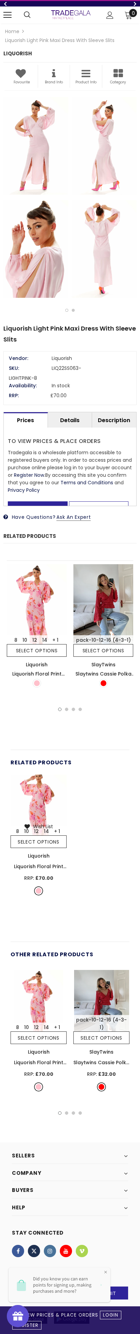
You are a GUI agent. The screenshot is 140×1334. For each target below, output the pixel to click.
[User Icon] (109, 15)
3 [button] (73, 709)
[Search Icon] (27, 15)
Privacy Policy (24, 490)
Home (12, 31)
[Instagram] (50, 1251)
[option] (70, 3)
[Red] (103, 683)
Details (70, 420)
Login (110, 1315)
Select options (37, 650)
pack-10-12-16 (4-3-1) (103, 640)
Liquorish (37, 664)
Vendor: (18, 358)
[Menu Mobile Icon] (7, 15)
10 (24, 640)
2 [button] (73, 310)
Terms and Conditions (86, 482)
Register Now (29, 475)
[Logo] (71, 14)
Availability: (23, 385)
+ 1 (55, 640)
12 (34, 640)
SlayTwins (103, 664)
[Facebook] (18, 1251)
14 (44, 640)
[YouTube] (66, 1251)
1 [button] (66, 310)
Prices (25, 420)
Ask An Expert (73, 517)
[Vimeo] (82, 1251)
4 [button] (80, 709)
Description (114, 420)
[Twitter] (34, 1251)
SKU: (14, 368)
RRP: (14, 395)
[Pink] (37, 683)
